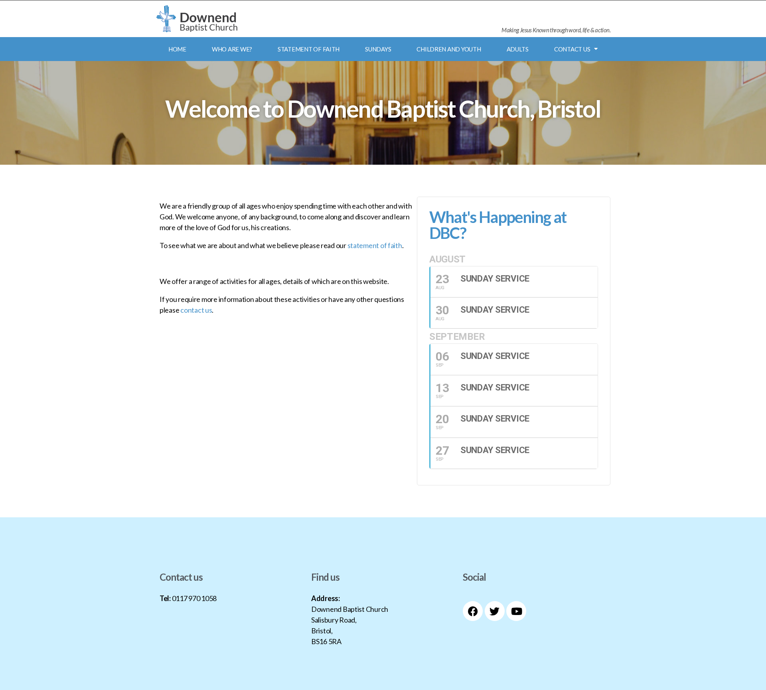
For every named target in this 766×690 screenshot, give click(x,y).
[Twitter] (495, 611)
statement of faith (374, 245)
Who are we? (232, 49)
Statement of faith (309, 49)
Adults (518, 49)
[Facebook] (473, 611)
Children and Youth (449, 49)
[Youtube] (516, 611)
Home (177, 49)
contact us (196, 310)
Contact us (572, 49)
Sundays (378, 49)
